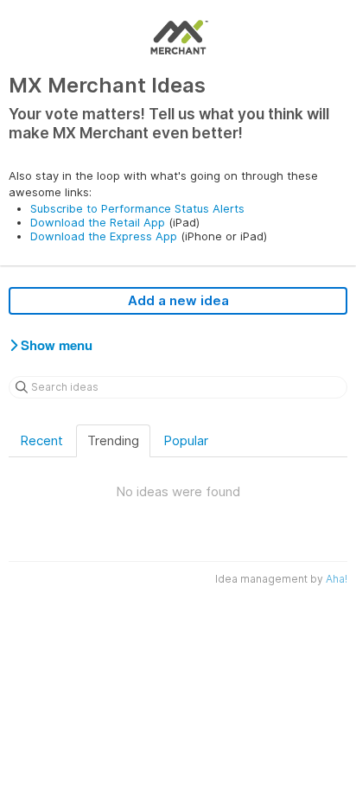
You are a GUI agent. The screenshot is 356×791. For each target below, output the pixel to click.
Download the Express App (103, 236)
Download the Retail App (97, 222)
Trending (113, 440)
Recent (41, 440)
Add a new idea (178, 300)
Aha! (336, 578)
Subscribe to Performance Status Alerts (137, 208)
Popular (185, 440)
